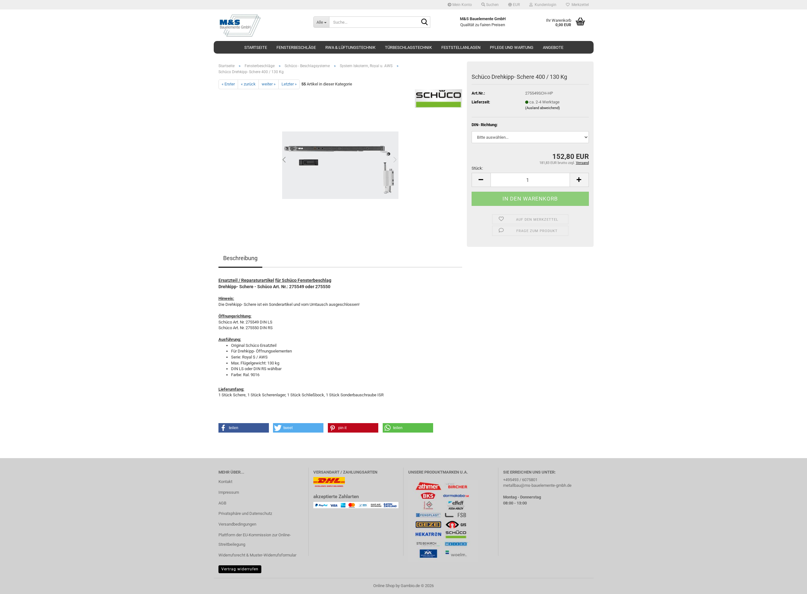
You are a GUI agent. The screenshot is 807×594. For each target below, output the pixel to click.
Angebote (553, 47)
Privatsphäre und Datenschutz (245, 513)
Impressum (228, 492)
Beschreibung (240, 258)
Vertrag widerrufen (239, 569)
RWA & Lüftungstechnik (350, 47)
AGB (222, 503)
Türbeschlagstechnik (408, 47)
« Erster (228, 84)
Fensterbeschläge (296, 47)
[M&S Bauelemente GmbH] (261, 25)
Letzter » (289, 84)
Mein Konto (461, 5)
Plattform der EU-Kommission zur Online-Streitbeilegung (254, 540)
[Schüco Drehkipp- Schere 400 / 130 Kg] (340, 159)
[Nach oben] (789, 584)
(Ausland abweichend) (542, 108)
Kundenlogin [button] (544, 5)
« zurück (248, 84)
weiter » (269, 84)
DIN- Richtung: (485, 124)
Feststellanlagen (460, 47)
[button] (514, 4)
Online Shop (384, 585)
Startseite (255, 47)
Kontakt (225, 481)
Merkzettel (579, 5)
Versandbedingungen (237, 524)
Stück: (477, 168)
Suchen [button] (492, 5)
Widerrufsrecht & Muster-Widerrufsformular (257, 555)
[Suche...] (424, 22)
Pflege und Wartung (511, 47)
